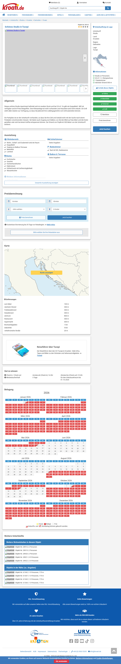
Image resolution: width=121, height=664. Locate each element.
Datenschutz (52, 651)
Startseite (5, 20)
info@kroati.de (95, 651)
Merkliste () (55, 3)
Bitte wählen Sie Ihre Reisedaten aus (46, 232)
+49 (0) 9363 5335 (80, 651)
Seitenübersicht (25, 651)
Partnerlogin (63, 651)
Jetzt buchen (67, 217)
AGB (34, 651)
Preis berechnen (27, 217)
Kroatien (29, 20)
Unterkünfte (14, 20)
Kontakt (108, 3)
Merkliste (105, 114)
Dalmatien (37, 20)
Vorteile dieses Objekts (106, 88)
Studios (22, 20)
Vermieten (83, 3)
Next (85, 58)
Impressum (42, 651)
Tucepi (45, 20)
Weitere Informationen (84, 658)
